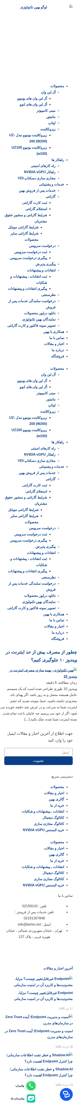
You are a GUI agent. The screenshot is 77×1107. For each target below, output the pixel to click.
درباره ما (58, 350)
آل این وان (48, 92)
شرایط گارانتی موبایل (23, 227)
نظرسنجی (48, 295)
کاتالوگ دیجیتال (53, 817)
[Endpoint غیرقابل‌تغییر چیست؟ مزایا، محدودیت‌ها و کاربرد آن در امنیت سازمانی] (38, 985)
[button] (38, 362)
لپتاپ (52, 123)
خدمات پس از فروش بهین (37, 190)
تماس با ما (56, 338)
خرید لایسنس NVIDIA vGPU (43, 830)
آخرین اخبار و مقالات (58, 968)
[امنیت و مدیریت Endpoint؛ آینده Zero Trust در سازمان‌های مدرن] (38, 1023)
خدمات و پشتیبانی (51, 184)
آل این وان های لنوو (33, 104)
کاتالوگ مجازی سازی (49, 824)
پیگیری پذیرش (46, 264)
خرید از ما (57, 805)
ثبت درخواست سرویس (30, 252)
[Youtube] (21, 949)
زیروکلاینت (48, 129)
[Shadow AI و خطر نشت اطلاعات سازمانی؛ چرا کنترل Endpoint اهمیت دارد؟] (38, 1061)
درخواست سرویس (42, 246)
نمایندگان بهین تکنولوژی (39, 319)
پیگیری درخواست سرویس (28, 258)
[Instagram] (67, 949)
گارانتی (51, 196)
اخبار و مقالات (54, 344)
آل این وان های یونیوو (32, 98)
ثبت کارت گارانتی (34, 202)
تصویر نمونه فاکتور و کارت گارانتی (31, 325)
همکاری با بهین (53, 331)
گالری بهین (56, 799)
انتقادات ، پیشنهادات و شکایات (43, 811)
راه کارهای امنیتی (43, 166)
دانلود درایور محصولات (40, 313)
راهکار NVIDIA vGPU (40, 172)
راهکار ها (58, 160)
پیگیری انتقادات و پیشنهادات (27, 288)
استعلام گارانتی (36, 209)
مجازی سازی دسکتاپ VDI (37, 178)
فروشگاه (57, 356)
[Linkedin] (55, 949)
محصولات (57, 86)
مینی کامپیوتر (46, 110)
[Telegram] (32, 949)
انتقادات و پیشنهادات (41, 270)
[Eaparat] (44, 949)
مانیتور (51, 117)
